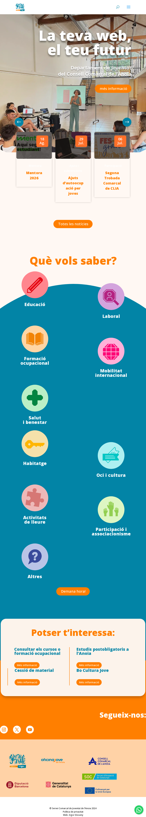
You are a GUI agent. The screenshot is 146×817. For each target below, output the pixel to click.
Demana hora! (73, 591)
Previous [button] (126, 122)
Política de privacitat (73, 811)
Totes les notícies (73, 224)
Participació (113, 166)
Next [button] (19, 122)
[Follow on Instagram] (4, 730)
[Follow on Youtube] (30, 730)
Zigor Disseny (76, 814)
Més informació (27, 665)
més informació (113, 88)
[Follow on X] (17, 730)
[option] (34, 159)
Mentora (35, 166)
